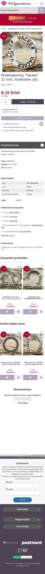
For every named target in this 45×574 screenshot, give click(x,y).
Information (22, 509)
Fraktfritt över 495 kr (11, 124)
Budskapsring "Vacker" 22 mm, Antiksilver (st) (25, 29)
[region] (22, 145)
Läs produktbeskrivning (21, 118)
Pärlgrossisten (22, 519)
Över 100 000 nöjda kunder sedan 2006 (19, 130)
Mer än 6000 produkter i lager (15, 127)
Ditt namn (9, 482)
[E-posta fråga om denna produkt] (41, 124)
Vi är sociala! (22, 526)
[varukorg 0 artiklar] (41, 3)
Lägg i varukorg (27, 102)
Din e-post (9, 489)
